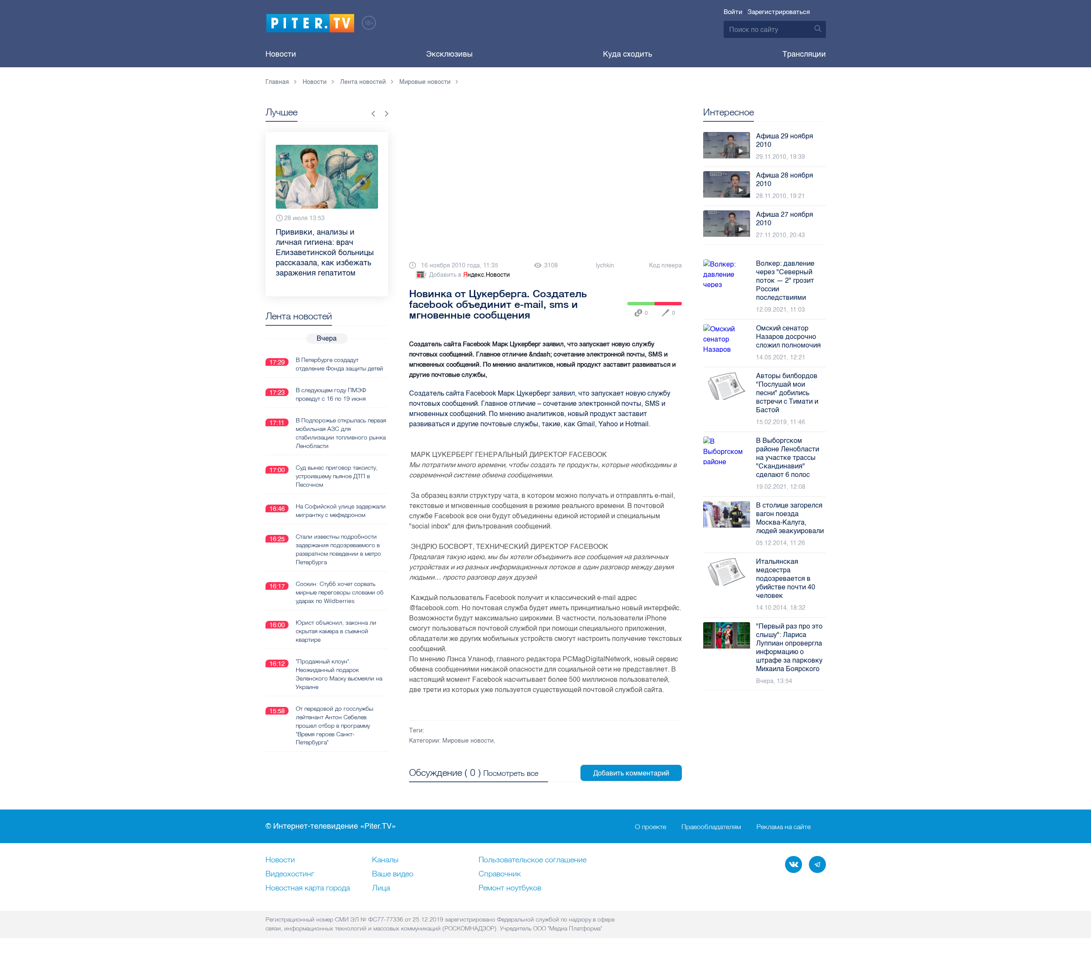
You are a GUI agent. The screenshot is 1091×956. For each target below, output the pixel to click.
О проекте (650, 826)
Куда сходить (627, 54)
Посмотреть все (510, 773)
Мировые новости (468, 740)
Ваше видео (392, 874)
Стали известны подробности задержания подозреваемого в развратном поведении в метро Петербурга (338, 549)
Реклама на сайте (783, 826)
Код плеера (665, 265)
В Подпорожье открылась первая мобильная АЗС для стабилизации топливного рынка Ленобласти (341, 433)
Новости (281, 54)
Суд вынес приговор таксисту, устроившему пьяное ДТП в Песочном (337, 476)
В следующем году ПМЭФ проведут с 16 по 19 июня (331, 394)
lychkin (605, 265)
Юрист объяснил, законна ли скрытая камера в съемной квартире (336, 631)
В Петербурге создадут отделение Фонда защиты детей (339, 364)
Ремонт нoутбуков (510, 888)
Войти (733, 12)
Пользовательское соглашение (532, 860)
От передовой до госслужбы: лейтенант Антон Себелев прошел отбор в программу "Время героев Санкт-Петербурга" (335, 725)
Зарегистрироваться (779, 12)
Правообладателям (711, 826)
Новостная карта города (308, 888)
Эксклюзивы (449, 54)
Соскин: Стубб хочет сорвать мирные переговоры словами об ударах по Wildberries (340, 592)
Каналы (385, 860)
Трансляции (804, 54)
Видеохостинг (290, 874)
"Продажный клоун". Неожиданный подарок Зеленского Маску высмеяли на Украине (339, 674)
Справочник (500, 874)
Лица (381, 888)
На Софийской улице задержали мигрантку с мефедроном (341, 510)
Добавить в (469, 274)
